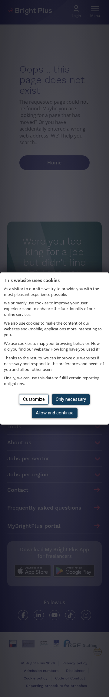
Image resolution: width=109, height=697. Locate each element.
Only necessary (71, 399)
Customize (34, 399)
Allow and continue (55, 413)
